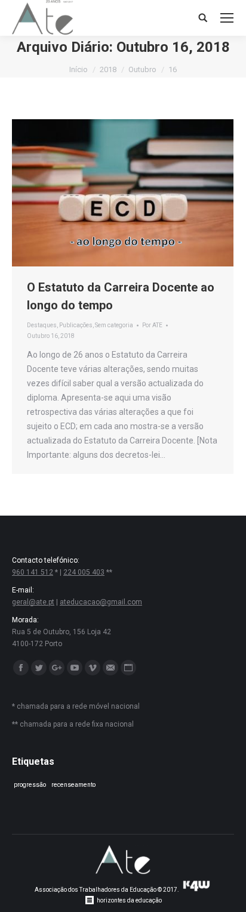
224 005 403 (83, 572)
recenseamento (73, 785)
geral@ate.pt (33, 602)
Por (152, 325)
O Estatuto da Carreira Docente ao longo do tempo (120, 296)
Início (78, 69)
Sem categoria (114, 325)
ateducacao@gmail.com (101, 602)
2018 (108, 69)
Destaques (42, 325)
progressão (30, 785)
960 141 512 (32, 572)
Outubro (142, 69)
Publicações (76, 325)
